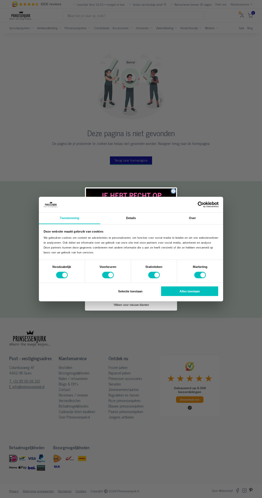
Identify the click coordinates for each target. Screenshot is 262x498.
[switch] (108, 275)
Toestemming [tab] (69, 218)
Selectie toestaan (130, 291)
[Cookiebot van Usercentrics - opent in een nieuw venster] (201, 205)
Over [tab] (192, 218)
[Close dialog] (173, 191)
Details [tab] (131, 218)
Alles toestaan (190, 291)
